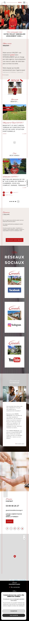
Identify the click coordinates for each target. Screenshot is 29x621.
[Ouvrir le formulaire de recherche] (5, 2)
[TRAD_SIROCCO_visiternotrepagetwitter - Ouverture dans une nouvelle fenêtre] (11, 526)
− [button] (24, 536)
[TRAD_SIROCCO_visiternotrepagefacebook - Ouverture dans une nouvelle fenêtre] (7, 526)
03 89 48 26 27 (12, 503)
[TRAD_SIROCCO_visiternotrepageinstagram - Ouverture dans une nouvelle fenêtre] (14, 526)
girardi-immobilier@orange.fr (14, 508)
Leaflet (11, 578)
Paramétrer (13, 611)
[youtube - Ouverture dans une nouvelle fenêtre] (22, 526)
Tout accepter (14, 615)
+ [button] (24, 534)
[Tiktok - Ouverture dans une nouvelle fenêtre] (18, 526)
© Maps (15, 578)
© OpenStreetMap (22, 578)
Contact (27, 183)
